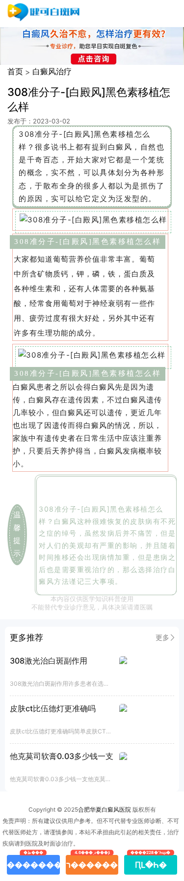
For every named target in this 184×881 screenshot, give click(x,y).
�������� (33, 862)
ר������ (92, 862)
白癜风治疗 (52, 71)
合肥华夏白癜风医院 (104, 809)
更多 (162, 637)
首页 (15, 71)
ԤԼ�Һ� (151, 862)
